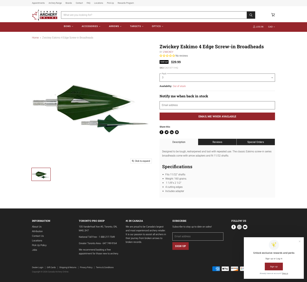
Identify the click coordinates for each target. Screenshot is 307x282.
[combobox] (154, 15)
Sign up (180, 246)
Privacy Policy (86, 267)
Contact (79, 3)
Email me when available (217, 116)
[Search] (251, 15)
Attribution (37, 231)
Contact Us (38, 236)
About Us (37, 226)
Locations (98, 3)
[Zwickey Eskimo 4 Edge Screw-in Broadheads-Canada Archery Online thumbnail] (41, 174)
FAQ (88, 3)
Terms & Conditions (105, 267)
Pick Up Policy (39, 245)
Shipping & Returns (67, 267)
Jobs (34, 249)
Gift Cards (51, 267)
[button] (168, 55)
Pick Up (110, 3)
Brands (69, 3)
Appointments (38, 3)
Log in (260, 26)
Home (35, 37)
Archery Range (55, 3)
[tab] (179, 142)
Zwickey (168, 52)
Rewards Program (126, 3)
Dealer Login (37, 267)
